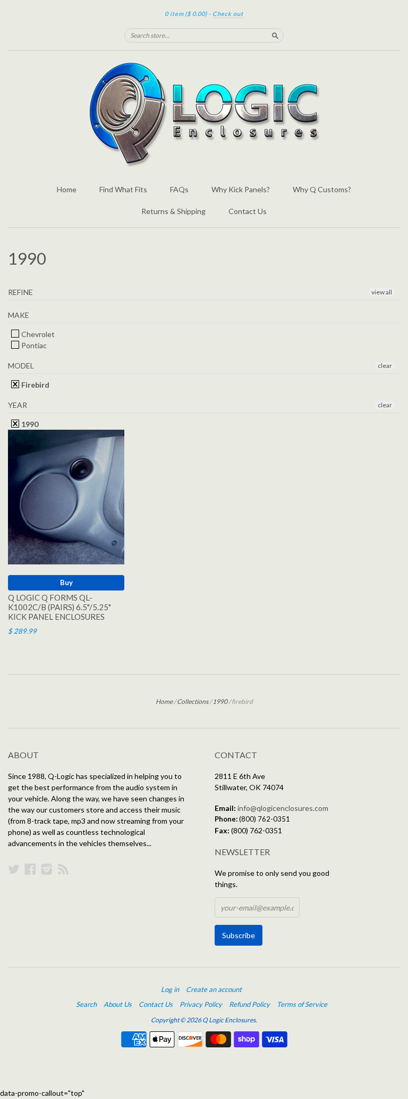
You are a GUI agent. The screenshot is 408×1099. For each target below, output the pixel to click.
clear (385, 366)
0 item (186, 13)
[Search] (275, 35)
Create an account (214, 989)
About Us (118, 1004)
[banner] (204, 114)
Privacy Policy (201, 1004)
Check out (227, 13)
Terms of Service (302, 1004)
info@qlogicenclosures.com (282, 808)
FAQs (179, 189)
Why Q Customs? (322, 189)
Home (66, 189)
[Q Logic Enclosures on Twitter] (14, 869)
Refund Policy (249, 1004)
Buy (66, 582)
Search (86, 1004)
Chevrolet (37, 334)
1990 (29, 424)
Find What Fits (123, 189)
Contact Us (247, 211)
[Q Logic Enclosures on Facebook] (30, 869)
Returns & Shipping (173, 211)
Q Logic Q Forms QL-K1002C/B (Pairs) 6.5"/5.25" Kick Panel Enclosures (59, 607)
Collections (192, 702)
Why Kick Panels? (240, 189)
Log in (170, 989)
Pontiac (33, 345)
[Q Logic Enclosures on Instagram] (47, 869)
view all (381, 292)
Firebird (34, 384)
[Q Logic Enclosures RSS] (63, 869)
